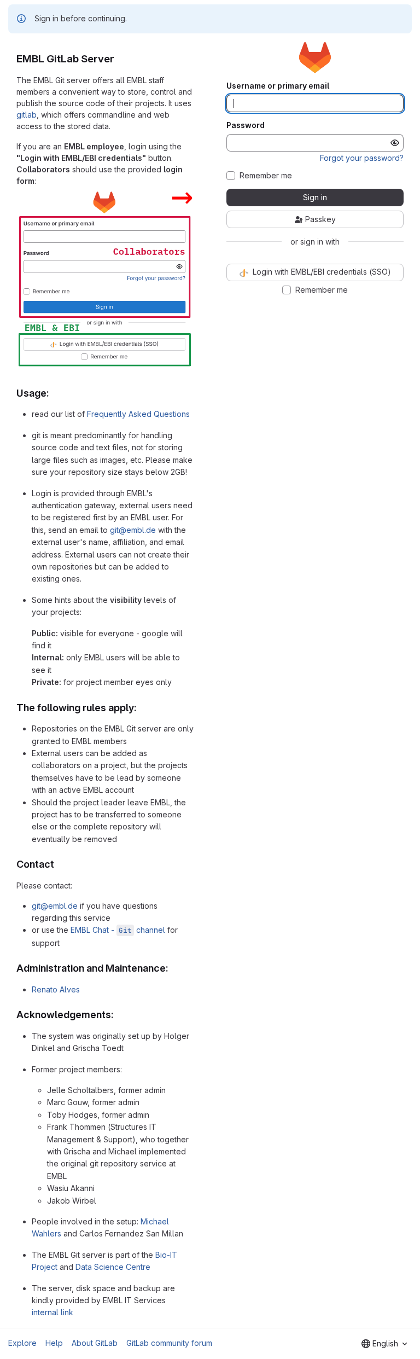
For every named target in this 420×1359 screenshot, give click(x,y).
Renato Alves (56, 989)
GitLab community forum (169, 1343)
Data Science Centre (112, 1266)
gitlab (26, 114)
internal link (52, 1312)
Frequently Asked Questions (138, 414)
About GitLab (95, 1343)
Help (54, 1343)
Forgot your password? (362, 157)
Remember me (266, 175)
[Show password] (395, 143)
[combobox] (384, 1343)
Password (245, 125)
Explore (22, 1343)
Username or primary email (277, 86)
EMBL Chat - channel (118, 929)
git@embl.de (133, 530)
